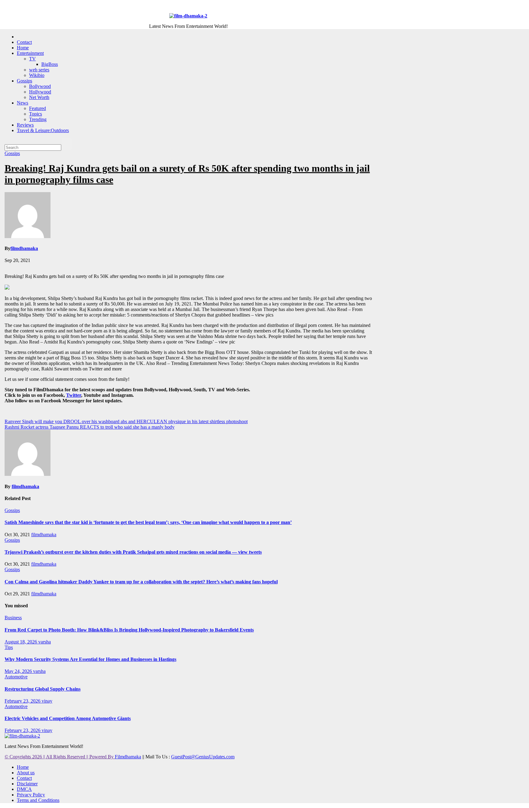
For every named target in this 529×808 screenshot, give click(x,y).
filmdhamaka (24, 248)
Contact (24, 42)
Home (23, 47)
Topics (35, 113)
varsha (44, 641)
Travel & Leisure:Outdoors (43, 130)
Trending (38, 119)
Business (13, 617)
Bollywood (40, 86)
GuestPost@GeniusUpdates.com (202, 756)
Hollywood (40, 91)
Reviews (25, 124)
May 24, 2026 (19, 671)
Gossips (24, 80)
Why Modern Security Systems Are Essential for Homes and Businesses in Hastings (90, 659)
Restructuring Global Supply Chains (43, 689)
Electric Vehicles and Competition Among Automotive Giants (68, 718)
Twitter (73, 395)
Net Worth (39, 97)
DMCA (24, 789)
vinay (47, 701)
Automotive (16, 676)
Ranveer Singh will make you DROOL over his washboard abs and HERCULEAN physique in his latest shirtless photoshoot (126, 421)
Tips (9, 647)
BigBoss (49, 64)
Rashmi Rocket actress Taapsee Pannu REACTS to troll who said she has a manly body (89, 427)
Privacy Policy (31, 794)
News (22, 102)
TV (32, 58)
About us (26, 772)
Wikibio (36, 75)
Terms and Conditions (38, 800)
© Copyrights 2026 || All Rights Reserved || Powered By (60, 756)
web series (39, 69)
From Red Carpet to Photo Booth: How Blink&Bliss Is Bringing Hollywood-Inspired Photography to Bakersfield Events (129, 629)
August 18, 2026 (21, 641)
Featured (37, 108)
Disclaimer (27, 783)
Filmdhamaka (128, 756)
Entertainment (30, 53)
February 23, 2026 (23, 701)
